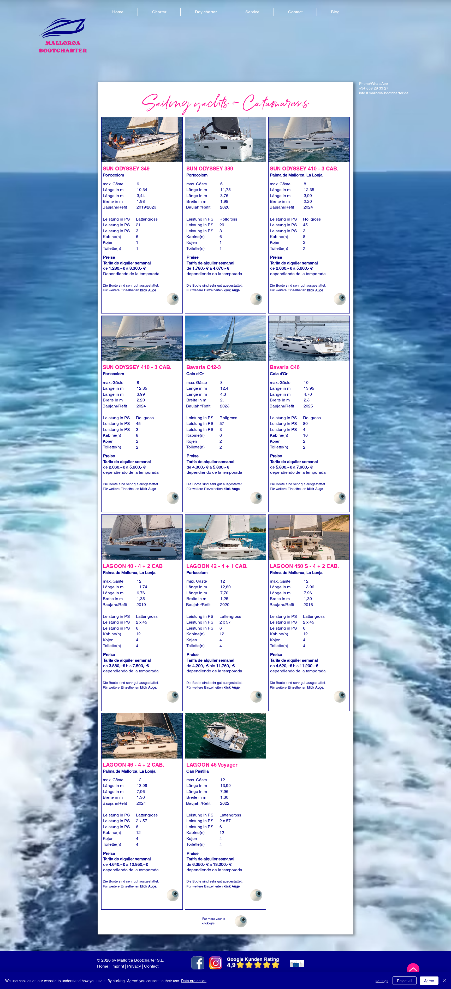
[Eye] (173, 299)
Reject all (404, 980)
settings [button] (382, 980)
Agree (429, 980)
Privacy (134, 966)
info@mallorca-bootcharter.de (383, 93)
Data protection (193, 980)
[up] (413, 969)
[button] (159, 12)
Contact (151, 966)
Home (102, 966)
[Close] (445, 980)
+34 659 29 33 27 (373, 88)
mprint (118, 966)
